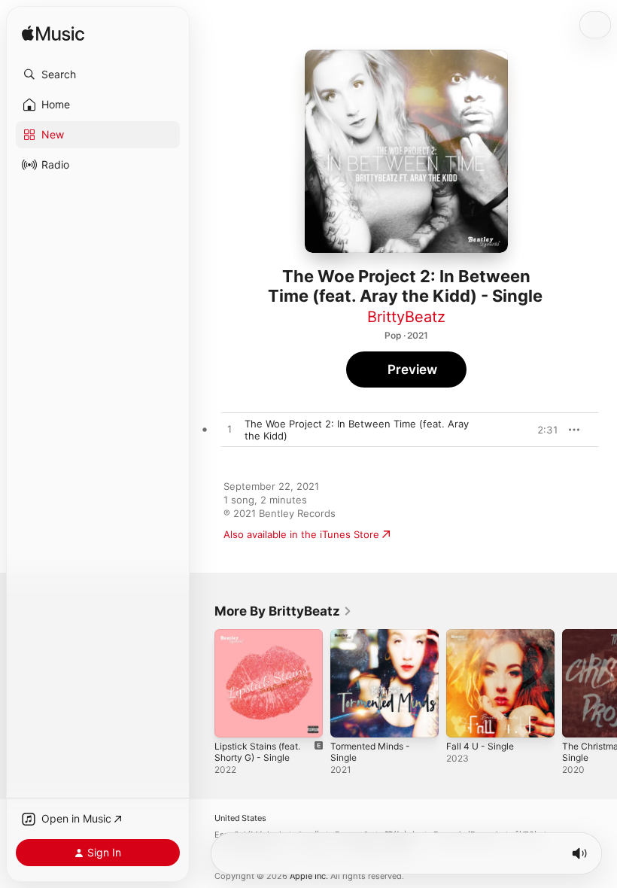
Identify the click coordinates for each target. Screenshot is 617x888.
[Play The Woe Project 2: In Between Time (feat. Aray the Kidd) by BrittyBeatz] (229, 429)
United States (240, 818)
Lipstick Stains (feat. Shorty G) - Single (257, 752)
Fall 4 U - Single (480, 746)
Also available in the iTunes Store (301, 534)
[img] (53, 34)
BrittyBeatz (406, 317)
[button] (98, 74)
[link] (283, 611)
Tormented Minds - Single (370, 752)
